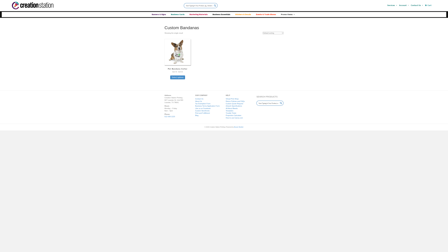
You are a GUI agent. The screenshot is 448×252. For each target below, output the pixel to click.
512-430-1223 (169, 116)
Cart (429, 5)
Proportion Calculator (233, 115)
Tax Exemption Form (202, 104)
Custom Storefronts (202, 111)
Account (403, 5)
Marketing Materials (198, 14)
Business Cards (178, 14)
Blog (196, 115)
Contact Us (416, 5)
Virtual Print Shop (232, 99)
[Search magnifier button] (215, 5)
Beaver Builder (238, 127)
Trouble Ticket (231, 113)
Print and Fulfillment (202, 113)
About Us (198, 101)
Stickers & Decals (243, 14)
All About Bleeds (232, 108)
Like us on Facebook (203, 108)
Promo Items (287, 14)
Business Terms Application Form (207, 106)
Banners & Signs (159, 14)
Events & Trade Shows (266, 14)
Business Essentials (221, 14)
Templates (229, 111)
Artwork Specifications (234, 106)
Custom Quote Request (234, 104)
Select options (178, 77)
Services (391, 5)
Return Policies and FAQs (235, 101)
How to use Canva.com (234, 118)
